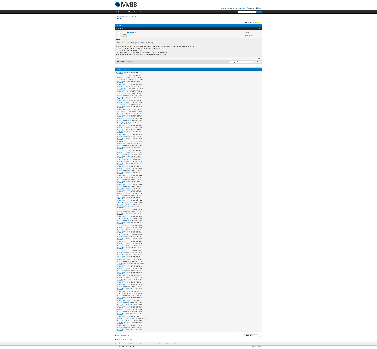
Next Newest (128, 61)
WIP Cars (118, 72)
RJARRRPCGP (131, 318)
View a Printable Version (123, 335)
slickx (125, 72)
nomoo (130, 104)
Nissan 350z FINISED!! (123, 124)
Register (136, 12)
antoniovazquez (129, 32)
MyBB (122, 346)
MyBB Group (134, 346)
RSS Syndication (171, 344)
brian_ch (129, 313)
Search (232, 8)
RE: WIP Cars (121, 74)
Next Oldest (120, 61)
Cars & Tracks (130, 16)
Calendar (251, 8)
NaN (128, 74)
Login (131, 12)
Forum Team (118, 344)
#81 (260, 28)
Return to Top (138, 344)
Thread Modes (257, 25)
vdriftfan (131, 258)
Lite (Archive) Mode (148, 344)
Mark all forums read (160, 344)
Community (123, 16)
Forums (117, 16)
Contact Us (126, 344)
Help (259, 8)
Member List (241, 8)
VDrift (131, 344)
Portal (224, 8)
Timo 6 (129, 91)
